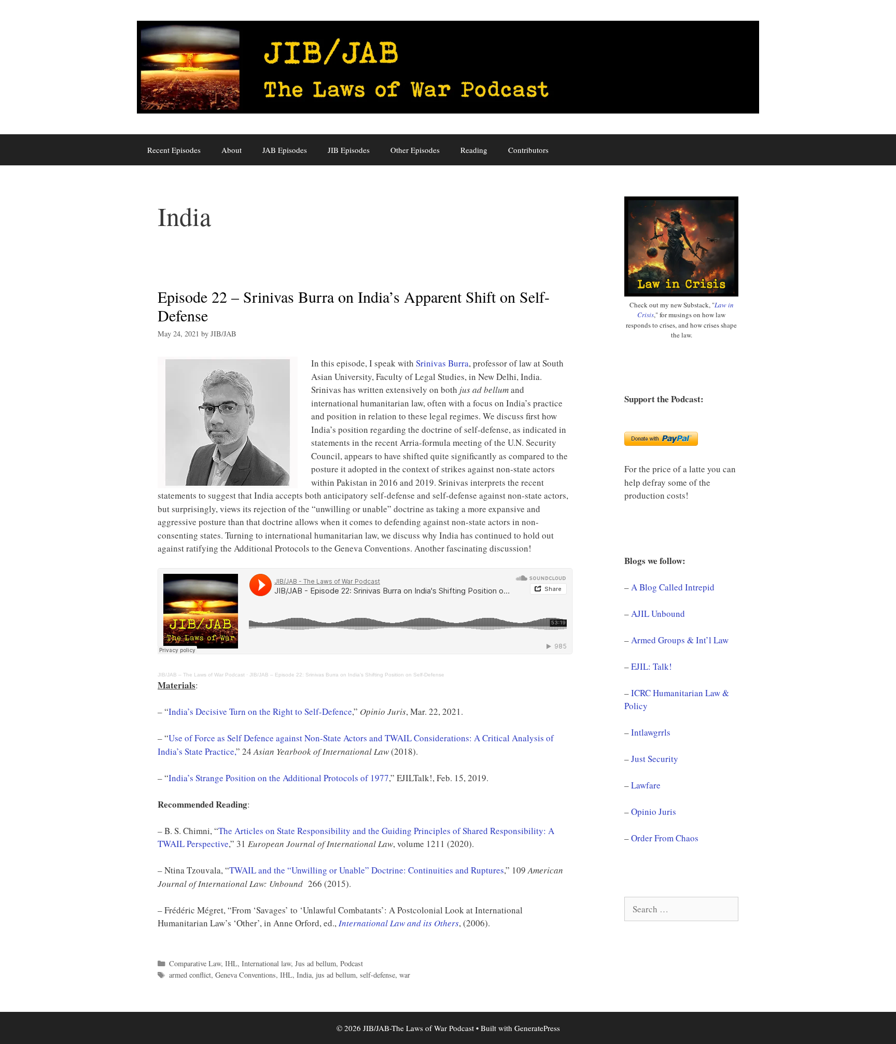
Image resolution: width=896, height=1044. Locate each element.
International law (266, 963)
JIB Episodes (349, 150)
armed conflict (190, 975)
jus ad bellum (336, 975)
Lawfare (646, 785)
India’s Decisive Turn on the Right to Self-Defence (260, 711)
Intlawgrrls (650, 732)
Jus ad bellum (315, 963)
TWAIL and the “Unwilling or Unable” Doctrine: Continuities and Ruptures (366, 870)
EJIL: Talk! (651, 666)
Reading (473, 150)
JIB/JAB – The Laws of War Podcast (201, 675)
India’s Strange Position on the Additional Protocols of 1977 (279, 778)
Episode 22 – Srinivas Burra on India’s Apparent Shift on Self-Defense (354, 306)
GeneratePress (537, 1028)
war (404, 975)
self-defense (377, 975)
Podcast (351, 963)
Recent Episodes (174, 150)
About (231, 150)
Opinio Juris (653, 811)
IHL (231, 963)
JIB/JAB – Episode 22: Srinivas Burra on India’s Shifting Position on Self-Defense (346, 675)
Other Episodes (415, 150)
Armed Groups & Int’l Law (680, 640)
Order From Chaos (664, 838)
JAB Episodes (284, 150)
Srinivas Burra (442, 363)
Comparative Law (195, 963)
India (304, 975)
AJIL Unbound (658, 613)
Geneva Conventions (245, 975)
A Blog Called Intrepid (673, 587)
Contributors (528, 150)
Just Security (654, 759)
